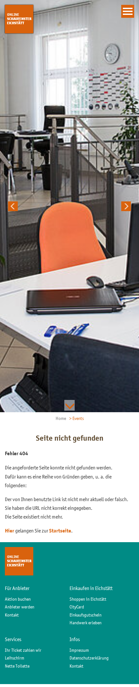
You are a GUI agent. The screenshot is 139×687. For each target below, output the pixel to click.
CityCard (77, 606)
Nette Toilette (17, 666)
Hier (9, 531)
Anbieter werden (19, 606)
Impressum (79, 650)
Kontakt (12, 614)
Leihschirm (14, 657)
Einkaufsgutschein (86, 614)
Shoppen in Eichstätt (88, 599)
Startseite (60, 531)
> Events (76, 418)
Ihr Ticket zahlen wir (23, 650)
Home (61, 418)
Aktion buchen (18, 599)
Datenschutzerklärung (89, 657)
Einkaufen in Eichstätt (91, 588)
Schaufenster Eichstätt (19, 19)
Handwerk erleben (86, 622)
